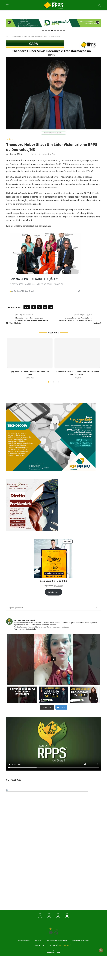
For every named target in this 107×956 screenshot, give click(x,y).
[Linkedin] (49, 915)
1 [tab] (43, 30)
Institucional (24, 940)
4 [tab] (52, 30)
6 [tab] (58, 30)
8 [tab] (64, 30)
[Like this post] (27, 307)
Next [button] (98, 22)
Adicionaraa (53, 592)
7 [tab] (61, 30)
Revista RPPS (16, 154)
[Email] (67, 915)
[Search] (99, 5)
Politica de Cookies (80, 940)
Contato (37, 940)
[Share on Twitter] (39, 307)
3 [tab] (49, 30)
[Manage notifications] (101, 950)
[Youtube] (58, 915)
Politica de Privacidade (56, 940)
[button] (11, 360)
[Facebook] (40, 915)
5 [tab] (55, 30)
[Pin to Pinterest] (45, 307)
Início (8, 36)
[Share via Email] (50, 307)
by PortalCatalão (65, 945)
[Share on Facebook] (33, 307)
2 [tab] (46, 30)
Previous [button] (9, 22)
